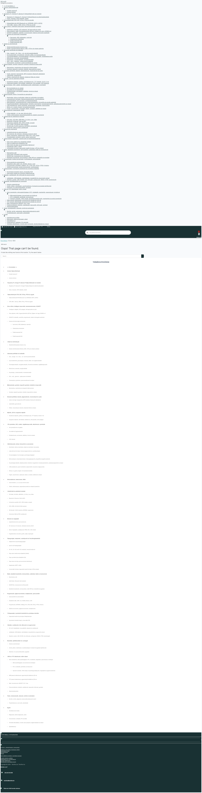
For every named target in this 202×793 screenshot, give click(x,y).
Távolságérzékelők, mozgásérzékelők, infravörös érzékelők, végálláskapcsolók (28, 364)
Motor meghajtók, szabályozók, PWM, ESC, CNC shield (22, 529)
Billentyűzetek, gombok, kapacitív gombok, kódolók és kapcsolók (24, 385)
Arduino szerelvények (14, 643)
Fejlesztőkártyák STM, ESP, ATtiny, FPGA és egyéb (20, 294)
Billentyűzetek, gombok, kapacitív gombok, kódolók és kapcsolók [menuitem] (23, 65)
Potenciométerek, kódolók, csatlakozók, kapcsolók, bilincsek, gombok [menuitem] (27, 205)
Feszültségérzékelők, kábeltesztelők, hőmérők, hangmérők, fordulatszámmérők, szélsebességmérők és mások (36, 463)
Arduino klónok (12, 278)
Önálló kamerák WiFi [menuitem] (16, 42)
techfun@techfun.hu (9, 780)
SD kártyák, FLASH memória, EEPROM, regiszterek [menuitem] (22, 126)
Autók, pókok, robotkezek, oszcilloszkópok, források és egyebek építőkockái (27, 647)
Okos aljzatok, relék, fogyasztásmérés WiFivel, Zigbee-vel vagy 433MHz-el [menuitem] (29, 31)
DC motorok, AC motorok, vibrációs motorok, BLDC (21, 525)
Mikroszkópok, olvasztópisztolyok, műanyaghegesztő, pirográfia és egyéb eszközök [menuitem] (31, 102)
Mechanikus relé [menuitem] (11, 153)
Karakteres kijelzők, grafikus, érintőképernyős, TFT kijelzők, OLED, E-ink (26, 415)
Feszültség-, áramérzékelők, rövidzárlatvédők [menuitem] (20, 59)
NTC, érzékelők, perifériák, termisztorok (22, 666)
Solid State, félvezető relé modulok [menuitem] (17, 154)
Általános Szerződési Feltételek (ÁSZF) (10, 749)
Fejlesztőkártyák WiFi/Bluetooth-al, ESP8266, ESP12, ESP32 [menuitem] (24, 23)
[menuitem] (47, 226)
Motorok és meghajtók (13, 518)
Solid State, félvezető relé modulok (17, 581)
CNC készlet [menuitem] (10, 93)
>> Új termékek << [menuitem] (9, 6)
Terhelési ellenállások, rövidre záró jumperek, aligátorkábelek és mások (26, 722)
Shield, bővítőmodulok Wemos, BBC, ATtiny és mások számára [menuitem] (25, 48)
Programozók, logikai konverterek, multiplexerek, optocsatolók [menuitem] (22, 159)
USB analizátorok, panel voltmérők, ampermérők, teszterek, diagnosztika (26, 466)
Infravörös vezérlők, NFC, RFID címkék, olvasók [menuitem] (20, 123)
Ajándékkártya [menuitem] (11, 220)
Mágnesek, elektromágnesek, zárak (17, 714)
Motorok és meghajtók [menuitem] (10, 129)
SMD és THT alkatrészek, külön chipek (17, 656)
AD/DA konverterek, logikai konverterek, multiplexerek (22, 608)
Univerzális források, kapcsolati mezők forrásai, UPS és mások (24, 569)
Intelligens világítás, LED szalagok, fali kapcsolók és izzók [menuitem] (24, 29)
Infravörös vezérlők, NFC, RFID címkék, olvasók (20, 502)
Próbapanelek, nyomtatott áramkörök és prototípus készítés (23, 613)
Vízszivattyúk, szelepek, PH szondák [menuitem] (17, 222)
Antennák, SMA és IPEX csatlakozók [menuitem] (17, 127)
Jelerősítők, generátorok (15, 404)
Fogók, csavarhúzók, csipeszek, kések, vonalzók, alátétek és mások (25, 474)
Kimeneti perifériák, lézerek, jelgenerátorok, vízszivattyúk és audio (24, 396)
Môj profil (3, 1)
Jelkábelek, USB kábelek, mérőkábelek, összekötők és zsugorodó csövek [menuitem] (28, 178)
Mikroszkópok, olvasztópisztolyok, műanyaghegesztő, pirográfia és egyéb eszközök (29, 459)
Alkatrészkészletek (13, 691)
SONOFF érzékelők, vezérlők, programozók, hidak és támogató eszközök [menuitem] (28, 32)
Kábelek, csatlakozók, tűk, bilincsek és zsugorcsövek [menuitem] (19, 175)
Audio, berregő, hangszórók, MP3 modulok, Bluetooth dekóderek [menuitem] (26, 74)
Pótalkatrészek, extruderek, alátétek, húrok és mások (22, 435)
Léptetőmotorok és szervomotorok (17, 522)
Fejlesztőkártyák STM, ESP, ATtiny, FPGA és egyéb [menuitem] (19, 20)
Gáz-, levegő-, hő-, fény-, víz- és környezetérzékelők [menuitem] (22, 53)
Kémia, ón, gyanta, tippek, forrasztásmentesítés (20, 470)
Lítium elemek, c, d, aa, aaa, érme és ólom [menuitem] (19, 113)
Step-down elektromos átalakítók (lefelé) (19, 553)
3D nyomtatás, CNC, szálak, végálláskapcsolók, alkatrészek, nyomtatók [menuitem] (25, 85)
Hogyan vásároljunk (5, 760)
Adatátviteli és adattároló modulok (16, 491)
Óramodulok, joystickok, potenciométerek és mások (21, 380)
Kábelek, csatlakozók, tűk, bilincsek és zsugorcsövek (21, 625)
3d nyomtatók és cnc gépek (15, 427)
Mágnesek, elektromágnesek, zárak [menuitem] (17, 219)
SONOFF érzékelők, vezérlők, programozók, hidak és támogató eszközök (26, 317)
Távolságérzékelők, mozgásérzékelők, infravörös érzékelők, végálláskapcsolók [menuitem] (30, 56)
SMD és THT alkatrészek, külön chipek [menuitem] (15, 189)
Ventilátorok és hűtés (14, 710)
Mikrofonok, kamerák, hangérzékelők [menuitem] (17, 58)
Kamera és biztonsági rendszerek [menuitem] (17, 35)
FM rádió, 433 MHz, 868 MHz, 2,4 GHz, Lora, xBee (21, 494)
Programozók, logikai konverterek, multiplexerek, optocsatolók (23, 593)
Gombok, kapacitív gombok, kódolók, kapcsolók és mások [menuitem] (24, 69)
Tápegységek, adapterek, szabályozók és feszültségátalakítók (23, 538)
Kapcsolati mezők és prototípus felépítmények (20, 616)
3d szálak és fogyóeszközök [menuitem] (15, 89)
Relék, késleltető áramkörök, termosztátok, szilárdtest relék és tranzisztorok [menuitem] (26, 150)
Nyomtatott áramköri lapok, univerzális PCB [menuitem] (20, 172)
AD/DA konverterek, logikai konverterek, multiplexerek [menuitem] (23, 167)
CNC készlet (12, 439)
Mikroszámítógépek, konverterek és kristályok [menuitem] (23, 195)
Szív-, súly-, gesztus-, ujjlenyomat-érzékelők (20, 376)
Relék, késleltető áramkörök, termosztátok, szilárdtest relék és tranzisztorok (27, 574)
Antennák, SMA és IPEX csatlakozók (18, 514)
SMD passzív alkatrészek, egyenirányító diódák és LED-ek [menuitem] (24, 200)
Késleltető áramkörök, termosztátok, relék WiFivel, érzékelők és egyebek (27, 589)
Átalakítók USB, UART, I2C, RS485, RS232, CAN (20, 600)
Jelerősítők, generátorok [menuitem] (14, 75)
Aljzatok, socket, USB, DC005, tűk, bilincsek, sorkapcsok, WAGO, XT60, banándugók (29, 636)
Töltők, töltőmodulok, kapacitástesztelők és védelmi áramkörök (24, 486)
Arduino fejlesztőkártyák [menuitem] (11, 8)
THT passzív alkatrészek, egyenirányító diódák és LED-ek (23, 679)
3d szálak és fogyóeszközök (16, 431)
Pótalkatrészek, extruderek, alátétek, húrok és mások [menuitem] (22, 91)
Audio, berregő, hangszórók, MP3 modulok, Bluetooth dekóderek (25, 400)
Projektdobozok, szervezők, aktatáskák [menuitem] (18, 213)
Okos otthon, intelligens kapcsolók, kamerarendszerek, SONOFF (24, 306)
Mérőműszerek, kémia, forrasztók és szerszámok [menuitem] (18, 95)
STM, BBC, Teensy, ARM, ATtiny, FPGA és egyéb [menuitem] (21, 25)
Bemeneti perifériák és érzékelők (15, 353)
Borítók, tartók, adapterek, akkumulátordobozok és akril (22, 699)
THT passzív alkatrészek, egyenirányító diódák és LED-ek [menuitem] (24, 202)
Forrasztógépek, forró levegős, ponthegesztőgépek (21, 455)
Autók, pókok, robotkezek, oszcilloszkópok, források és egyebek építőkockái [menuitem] (29, 186)
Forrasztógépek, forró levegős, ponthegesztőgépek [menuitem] (22, 100)
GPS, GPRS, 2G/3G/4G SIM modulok (18, 506)
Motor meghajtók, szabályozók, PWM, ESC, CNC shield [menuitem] (23, 135)
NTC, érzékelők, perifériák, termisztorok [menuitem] (21, 197)
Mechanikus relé (13, 577)
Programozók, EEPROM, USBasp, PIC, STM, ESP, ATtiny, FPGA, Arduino (26, 604)
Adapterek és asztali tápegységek (17, 541)
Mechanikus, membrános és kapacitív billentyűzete (21, 388)
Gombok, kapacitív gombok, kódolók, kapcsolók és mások (23, 392)
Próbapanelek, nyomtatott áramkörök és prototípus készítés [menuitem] (21, 169)
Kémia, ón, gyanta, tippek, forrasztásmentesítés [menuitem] (21, 107)
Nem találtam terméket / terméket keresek (11, 755)
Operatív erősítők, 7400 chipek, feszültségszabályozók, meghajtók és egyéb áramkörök (34, 670)
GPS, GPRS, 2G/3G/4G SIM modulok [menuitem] (17, 124)
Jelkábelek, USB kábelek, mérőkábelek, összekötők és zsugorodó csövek (27, 632)
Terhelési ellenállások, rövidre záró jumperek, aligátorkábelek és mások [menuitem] (28, 224)
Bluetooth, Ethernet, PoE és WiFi (17, 498)
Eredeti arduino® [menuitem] (12, 10)
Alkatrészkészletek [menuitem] (12, 206)
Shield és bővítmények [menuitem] (10, 44)
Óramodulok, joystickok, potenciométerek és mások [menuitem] (22, 63)
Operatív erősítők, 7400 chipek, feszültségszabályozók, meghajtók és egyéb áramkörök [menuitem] (35, 198)
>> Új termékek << (12, 267)
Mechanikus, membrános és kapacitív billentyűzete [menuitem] (22, 67)
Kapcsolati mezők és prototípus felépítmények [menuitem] (20, 173)
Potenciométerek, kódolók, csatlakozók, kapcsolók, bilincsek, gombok (26, 687)
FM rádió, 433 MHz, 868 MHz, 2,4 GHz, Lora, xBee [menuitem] (22, 119)
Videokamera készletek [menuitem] (17, 39)
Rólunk (2, 753)
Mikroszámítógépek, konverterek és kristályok (24, 662)
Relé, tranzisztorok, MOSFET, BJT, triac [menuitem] (18, 203)
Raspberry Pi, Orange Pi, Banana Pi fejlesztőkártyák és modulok (24, 282)
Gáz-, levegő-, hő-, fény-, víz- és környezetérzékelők (22, 356)
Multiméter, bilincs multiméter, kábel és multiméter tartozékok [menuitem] (25, 97)
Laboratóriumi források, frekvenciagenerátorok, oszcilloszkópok (24, 451)
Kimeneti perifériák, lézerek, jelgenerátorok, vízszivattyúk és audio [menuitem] (23, 71)
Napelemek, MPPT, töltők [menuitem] (14, 146)
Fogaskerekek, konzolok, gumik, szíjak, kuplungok (21, 533)
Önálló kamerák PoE (17, 332)
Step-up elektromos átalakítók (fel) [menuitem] (17, 143)
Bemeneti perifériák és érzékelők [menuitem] (13, 50)
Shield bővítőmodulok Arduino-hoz (17, 345)
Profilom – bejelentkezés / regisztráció (10, 747)
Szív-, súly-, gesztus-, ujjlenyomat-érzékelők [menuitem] (20, 61)
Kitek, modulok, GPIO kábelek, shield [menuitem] (17, 18)
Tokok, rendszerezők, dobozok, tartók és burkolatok (20, 696)
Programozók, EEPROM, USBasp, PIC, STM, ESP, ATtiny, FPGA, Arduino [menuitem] (28, 165)
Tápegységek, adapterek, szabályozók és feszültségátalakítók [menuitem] (22, 139)
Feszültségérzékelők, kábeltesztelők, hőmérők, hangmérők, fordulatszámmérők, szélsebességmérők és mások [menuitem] (39, 104)
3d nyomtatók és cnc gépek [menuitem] (15, 88)
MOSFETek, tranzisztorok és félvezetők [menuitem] (18, 156)
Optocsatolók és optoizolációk (16, 596)
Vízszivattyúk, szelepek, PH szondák (18, 718)
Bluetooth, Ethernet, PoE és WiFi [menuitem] (16, 121)
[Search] (142, 256)
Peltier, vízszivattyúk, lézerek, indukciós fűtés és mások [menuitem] (23, 77)
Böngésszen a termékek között (8, 762)
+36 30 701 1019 (8, 772)
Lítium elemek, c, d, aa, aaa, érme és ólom (19, 482)
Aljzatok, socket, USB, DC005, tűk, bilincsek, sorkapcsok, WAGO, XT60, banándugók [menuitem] (31, 179)
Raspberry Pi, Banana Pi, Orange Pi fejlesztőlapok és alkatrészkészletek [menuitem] (28, 17)
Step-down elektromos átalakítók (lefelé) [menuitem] (19, 142)
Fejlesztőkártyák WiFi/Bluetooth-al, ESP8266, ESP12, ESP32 (23, 297)
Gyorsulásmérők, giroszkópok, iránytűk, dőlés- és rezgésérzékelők (25, 360)
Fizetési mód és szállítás (7, 758)
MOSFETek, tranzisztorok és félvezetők (18, 585)
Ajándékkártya (12, 726)
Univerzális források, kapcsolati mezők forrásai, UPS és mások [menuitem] (25, 148)
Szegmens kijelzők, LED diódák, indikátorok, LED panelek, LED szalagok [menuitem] (28, 83)
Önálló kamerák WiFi (17, 336)
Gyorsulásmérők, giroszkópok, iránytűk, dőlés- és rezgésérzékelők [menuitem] (26, 55)
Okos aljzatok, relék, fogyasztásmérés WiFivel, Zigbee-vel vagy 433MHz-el (27, 313)
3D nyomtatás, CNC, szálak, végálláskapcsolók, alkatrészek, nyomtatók (26, 424)
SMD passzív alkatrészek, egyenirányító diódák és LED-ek (23, 675)
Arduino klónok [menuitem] (11, 12)
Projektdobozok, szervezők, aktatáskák (18, 703)
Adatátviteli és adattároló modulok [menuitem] (14, 117)
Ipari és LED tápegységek (15, 545)
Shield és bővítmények (13, 341)
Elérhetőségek (4, 752)
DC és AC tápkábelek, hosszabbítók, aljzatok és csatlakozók (23, 628)
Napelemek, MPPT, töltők (15, 565)
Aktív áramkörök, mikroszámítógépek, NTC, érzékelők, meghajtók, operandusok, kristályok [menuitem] (33, 193)
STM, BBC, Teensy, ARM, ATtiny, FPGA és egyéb (21, 301)
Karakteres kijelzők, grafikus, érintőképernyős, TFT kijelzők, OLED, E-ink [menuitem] (28, 81)
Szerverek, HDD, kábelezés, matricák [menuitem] (21, 37)
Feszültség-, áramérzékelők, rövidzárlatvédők (20, 372)
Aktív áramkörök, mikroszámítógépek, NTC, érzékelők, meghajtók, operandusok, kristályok (31, 659)
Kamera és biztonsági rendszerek (17, 321)
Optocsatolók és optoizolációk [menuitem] (16, 162)
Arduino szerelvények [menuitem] (13, 184)
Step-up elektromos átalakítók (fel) (17, 557)
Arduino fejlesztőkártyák (13, 271)
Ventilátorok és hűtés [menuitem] (13, 217)
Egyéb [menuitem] (6, 215)
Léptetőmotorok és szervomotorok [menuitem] (17, 132)
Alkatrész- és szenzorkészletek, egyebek (19, 651)
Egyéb (8, 707)
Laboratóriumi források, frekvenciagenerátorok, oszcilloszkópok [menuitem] (25, 99)
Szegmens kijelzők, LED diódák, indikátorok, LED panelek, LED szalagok (26, 419)
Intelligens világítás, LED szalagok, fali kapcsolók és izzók (23, 309)
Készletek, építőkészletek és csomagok (17, 640)
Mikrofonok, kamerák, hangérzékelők (18, 368)
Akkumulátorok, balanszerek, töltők (16, 479)
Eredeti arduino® (13, 274)
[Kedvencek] (195, 230)
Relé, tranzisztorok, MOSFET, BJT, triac (18, 683)
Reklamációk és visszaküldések (8, 759)
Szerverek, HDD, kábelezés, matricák (22, 324)
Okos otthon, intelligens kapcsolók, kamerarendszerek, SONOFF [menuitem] (22, 27)
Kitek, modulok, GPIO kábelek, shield (18, 289)
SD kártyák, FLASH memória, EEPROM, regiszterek (21, 510)
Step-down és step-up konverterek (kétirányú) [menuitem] (20, 145)
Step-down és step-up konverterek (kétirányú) (20, 561)
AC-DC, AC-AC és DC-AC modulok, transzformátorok (22, 549)
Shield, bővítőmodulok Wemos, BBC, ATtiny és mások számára (24, 348)
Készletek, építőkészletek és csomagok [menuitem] (15, 182)
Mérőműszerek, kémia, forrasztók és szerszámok (20, 444)
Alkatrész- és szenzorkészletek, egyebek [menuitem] (19, 187)
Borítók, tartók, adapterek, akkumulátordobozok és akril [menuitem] (23, 211)
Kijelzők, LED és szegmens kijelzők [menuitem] (14, 79)
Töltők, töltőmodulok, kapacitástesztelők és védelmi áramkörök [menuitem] (25, 115)
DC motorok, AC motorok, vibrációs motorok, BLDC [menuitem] (22, 134)
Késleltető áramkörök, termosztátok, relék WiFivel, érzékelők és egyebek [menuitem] (28, 157)
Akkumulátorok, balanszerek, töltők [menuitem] (14, 110)
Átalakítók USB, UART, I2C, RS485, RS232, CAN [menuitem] (21, 164)
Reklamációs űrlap (5, 751)
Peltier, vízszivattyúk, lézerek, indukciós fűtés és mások (22, 407)
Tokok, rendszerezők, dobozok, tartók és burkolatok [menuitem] (19, 208)
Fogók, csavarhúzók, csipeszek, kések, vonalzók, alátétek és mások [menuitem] (26, 108)
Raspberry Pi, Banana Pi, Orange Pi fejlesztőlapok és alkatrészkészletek (26, 286)
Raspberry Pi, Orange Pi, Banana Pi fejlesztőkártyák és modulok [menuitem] (22, 14)
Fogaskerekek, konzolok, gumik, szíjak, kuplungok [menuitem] (21, 137)
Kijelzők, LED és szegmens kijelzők (16, 412)
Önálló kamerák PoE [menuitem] (16, 40)
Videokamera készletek (18, 328)
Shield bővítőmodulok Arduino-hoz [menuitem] (17, 47)
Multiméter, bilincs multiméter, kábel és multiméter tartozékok (24, 447)
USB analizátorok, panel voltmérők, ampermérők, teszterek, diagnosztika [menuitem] (28, 105)
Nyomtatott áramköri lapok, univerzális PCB (19, 620)
